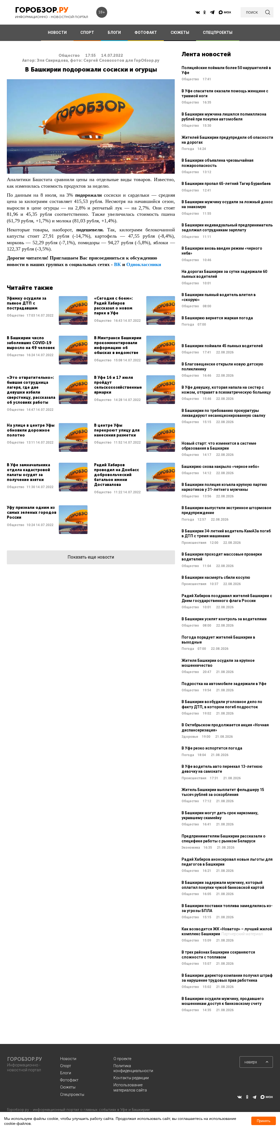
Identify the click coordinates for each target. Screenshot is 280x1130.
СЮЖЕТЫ (180, 32)
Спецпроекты (72, 1094)
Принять (263, 1121)
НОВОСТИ (57, 32)
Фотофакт (69, 1080)
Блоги (65, 1073)
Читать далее (47, 310)
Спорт (65, 1066)
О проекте (122, 1059)
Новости (68, 1059)
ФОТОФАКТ (146, 32)
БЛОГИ (114, 32)
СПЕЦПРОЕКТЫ (217, 32)
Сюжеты (67, 1087)
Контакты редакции (131, 1078)
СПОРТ (87, 32)
